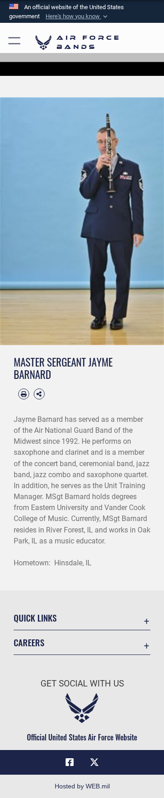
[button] (77, 16)
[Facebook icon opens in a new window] (70, 762)
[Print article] (23, 393)
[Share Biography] (39, 393)
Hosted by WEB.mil (82, 786)
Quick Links (35, 617)
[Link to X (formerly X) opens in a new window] (94, 762)
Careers (29, 642)
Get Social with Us (82, 683)
